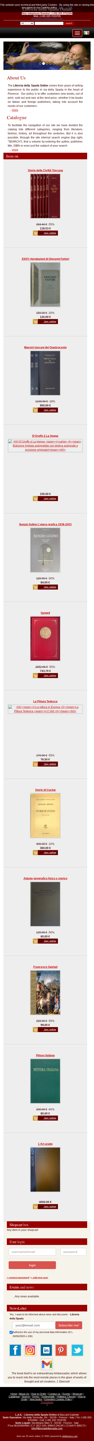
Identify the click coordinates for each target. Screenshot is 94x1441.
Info (61, 7)
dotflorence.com (70, 1436)
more (15, 110)
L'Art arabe (45, 1144)
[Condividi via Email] (47, 1364)
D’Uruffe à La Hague (45, 436)
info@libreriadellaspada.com (47, 18)
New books (36, 1399)
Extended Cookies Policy (58, 1399)
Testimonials (48, 1396)
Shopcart (77, 1393)
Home (13, 1393)
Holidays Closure (66, 1396)
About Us (24, 1393)
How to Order (38, 1393)
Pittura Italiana (45, 1055)
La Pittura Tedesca (45, 701)
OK (70, 7)
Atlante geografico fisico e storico (45, 878)
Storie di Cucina (45, 790)
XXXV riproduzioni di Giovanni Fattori (45, 259)
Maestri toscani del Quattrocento (45, 347)
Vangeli (45, 613)
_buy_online (49, 233)
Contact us (54, 1393)
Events (66, 1393)
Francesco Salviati (45, 967)
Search (26, 1396)
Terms (36, 1396)
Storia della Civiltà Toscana (45, 170)
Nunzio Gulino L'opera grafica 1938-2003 (45, 524)
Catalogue (14, 1396)
